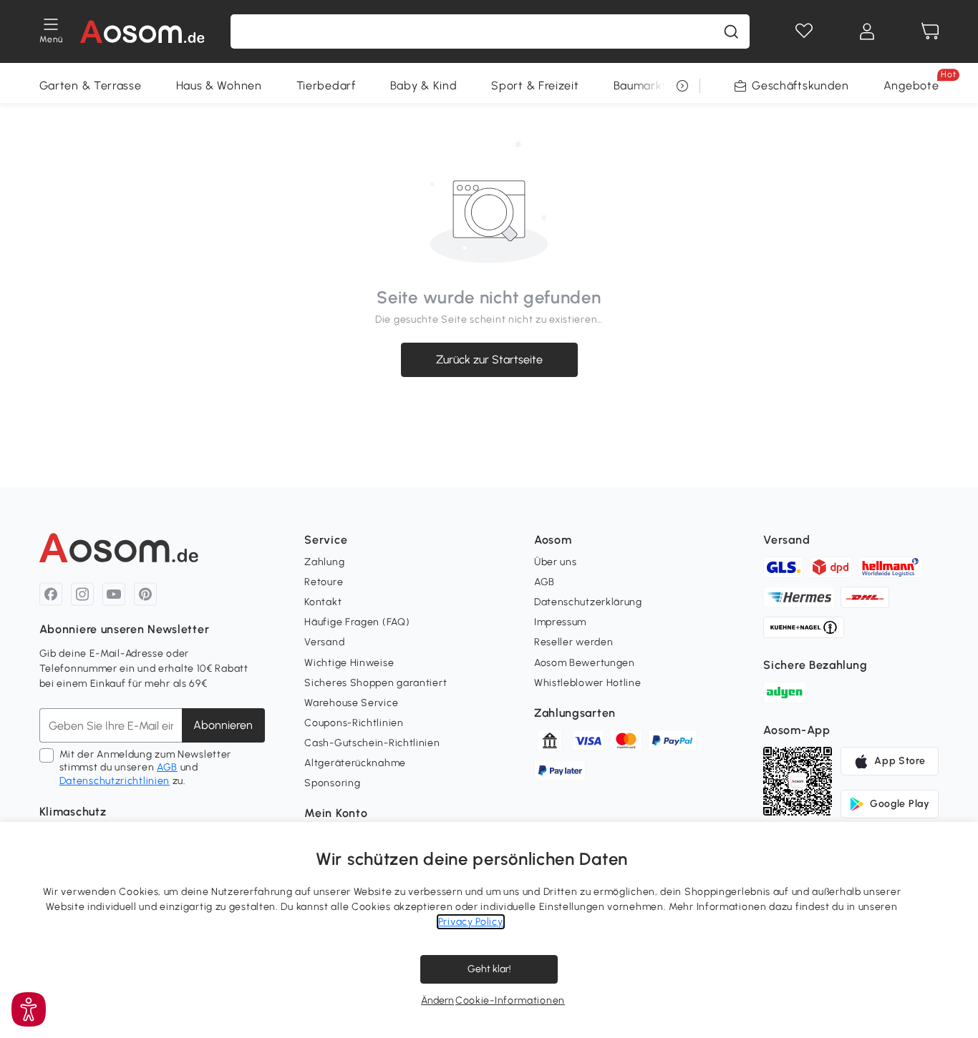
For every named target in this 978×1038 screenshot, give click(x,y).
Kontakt (323, 602)
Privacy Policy (470, 922)
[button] (28, 1009)
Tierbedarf (326, 85)
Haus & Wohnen (219, 85)
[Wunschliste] (804, 31)
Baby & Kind (423, 85)
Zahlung (324, 562)
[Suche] (731, 31)
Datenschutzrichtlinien (114, 781)
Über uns (555, 562)
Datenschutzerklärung (588, 602)
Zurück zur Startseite (489, 359)
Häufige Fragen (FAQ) (357, 622)
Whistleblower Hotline (587, 683)
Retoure (323, 582)
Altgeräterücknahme (355, 763)
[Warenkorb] (930, 31)
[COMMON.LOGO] (142, 31)
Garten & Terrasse (90, 85)
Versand (324, 642)
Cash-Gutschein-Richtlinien (372, 743)
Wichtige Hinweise (349, 663)
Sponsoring (332, 783)
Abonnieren (223, 725)
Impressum (560, 622)
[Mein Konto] (867, 31)
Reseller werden (574, 642)
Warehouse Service (351, 703)
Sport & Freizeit (534, 85)
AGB (167, 767)
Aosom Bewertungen (584, 663)
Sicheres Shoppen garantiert (375, 683)
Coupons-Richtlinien (353, 723)
